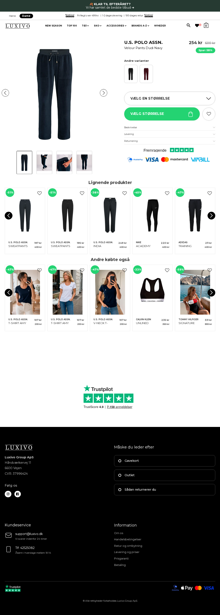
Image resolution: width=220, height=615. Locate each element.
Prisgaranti (121, 558)
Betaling (120, 565)
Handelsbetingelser (127, 539)
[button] (5, 93)
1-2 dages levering (112, 15)
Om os (118, 533)
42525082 (27, 548)
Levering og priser (126, 552)
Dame (26, 15)
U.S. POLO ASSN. (143, 45)
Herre (12, 15)
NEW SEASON (53, 25)
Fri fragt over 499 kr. (88, 15)
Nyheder (160, 25)
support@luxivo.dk (29, 534)
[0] (197, 26)
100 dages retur (134, 15)
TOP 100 (72, 25)
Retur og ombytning (128, 545)
